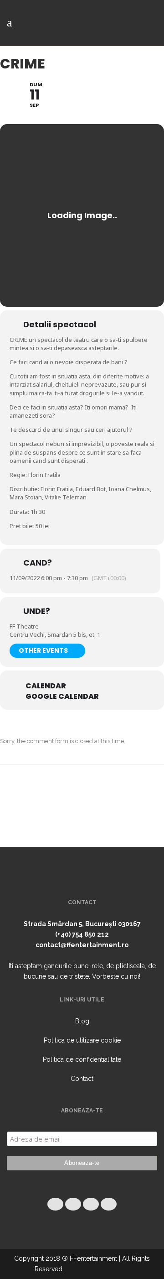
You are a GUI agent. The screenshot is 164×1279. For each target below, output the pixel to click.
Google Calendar (62, 696)
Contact (82, 1078)
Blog (82, 1021)
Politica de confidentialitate (82, 1059)
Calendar (46, 686)
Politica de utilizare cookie (82, 1040)
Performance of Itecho (97, 1269)
